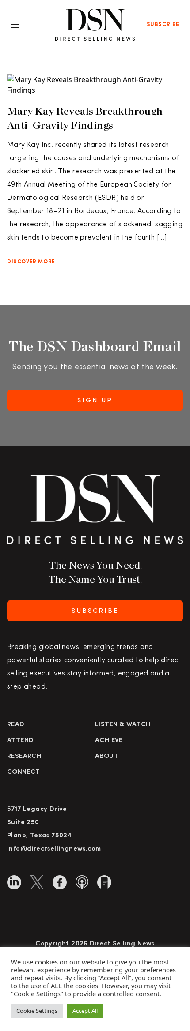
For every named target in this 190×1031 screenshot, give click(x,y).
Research (24, 756)
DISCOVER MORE (31, 262)
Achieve (109, 740)
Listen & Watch (123, 724)
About (106, 756)
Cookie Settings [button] (36, 1011)
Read (16, 724)
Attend (20, 740)
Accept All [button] (85, 1011)
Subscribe (163, 24)
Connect (23, 772)
